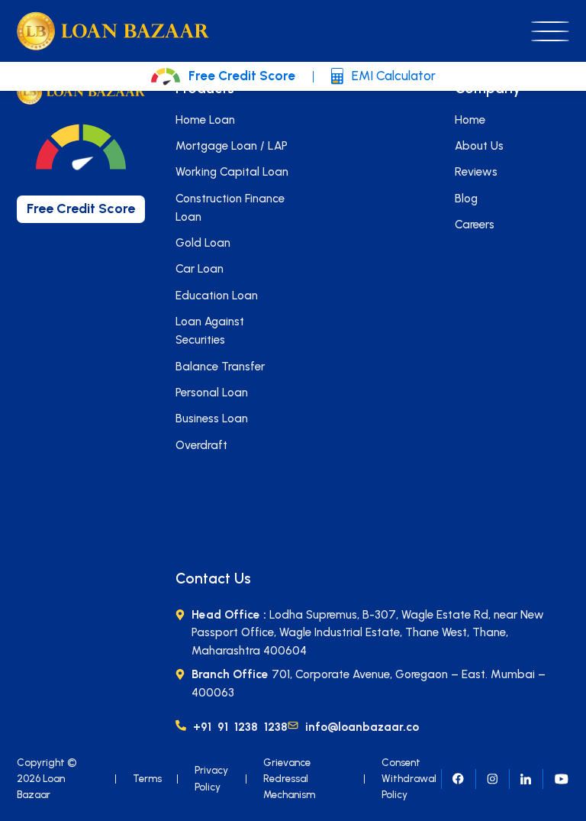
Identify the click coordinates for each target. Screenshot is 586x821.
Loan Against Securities (209, 331)
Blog (466, 198)
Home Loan (205, 120)
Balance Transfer (220, 366)
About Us (479, 146)
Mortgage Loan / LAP (231, 146)
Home (470, 120)
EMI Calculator (394, 75)
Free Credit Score (241, 75)
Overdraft (201, 445)
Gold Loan (202, 243)
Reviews (476, 172)
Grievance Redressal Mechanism (289, 778)
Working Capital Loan (231, 172)
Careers (474, 224)
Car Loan (199, 269)
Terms (147, 778)
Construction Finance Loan (230, 208)
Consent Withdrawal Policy (409, 778)
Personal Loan (211, 392)
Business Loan (211, 418)
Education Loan (216, 295)
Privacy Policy (211, 778)
